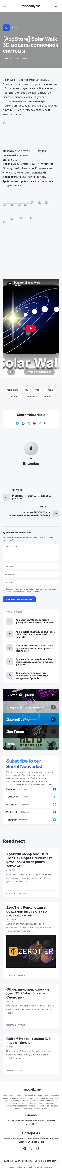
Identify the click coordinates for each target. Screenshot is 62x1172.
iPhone (49, 389)
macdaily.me (30, 5)
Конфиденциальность (46, 1161)
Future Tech (52, 1139)
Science (23, 1142)
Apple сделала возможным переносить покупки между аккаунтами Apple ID (32, 675)
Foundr (41, 1121)
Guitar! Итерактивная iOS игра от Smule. (28, 1040)
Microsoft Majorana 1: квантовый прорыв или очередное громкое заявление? (34, 648)
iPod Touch (32, 396)
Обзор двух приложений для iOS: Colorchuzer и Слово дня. (27, 993)
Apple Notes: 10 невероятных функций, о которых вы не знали (34, 621)
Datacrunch (31, 1121)
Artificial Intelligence (14, 1139)
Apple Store (12, 389)
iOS (26, 389)
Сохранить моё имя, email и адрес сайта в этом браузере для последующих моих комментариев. (31, 590)
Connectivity (32, 1139)
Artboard (51, 1121)
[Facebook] (24, 1148)
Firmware (19, 1121)
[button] (4, 5)
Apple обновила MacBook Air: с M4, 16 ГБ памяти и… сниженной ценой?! (35, 634)
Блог (17, 1161)
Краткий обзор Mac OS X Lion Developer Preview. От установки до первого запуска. (29, 860)
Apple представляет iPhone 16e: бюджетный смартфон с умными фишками (34, 662)
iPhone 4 (15, 396)
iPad (37, 389)
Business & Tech (36, 1142)
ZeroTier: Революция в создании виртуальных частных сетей (26, 911)
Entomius (31, 463)
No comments (22, 58)
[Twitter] (31, 1148)
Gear (42, 1139)
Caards (10, 1121)
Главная (8, 1161)
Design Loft (31, 1124)
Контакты (27, 1161)
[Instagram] (37, 1148)
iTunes (47, 396)
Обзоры (14, 27)
